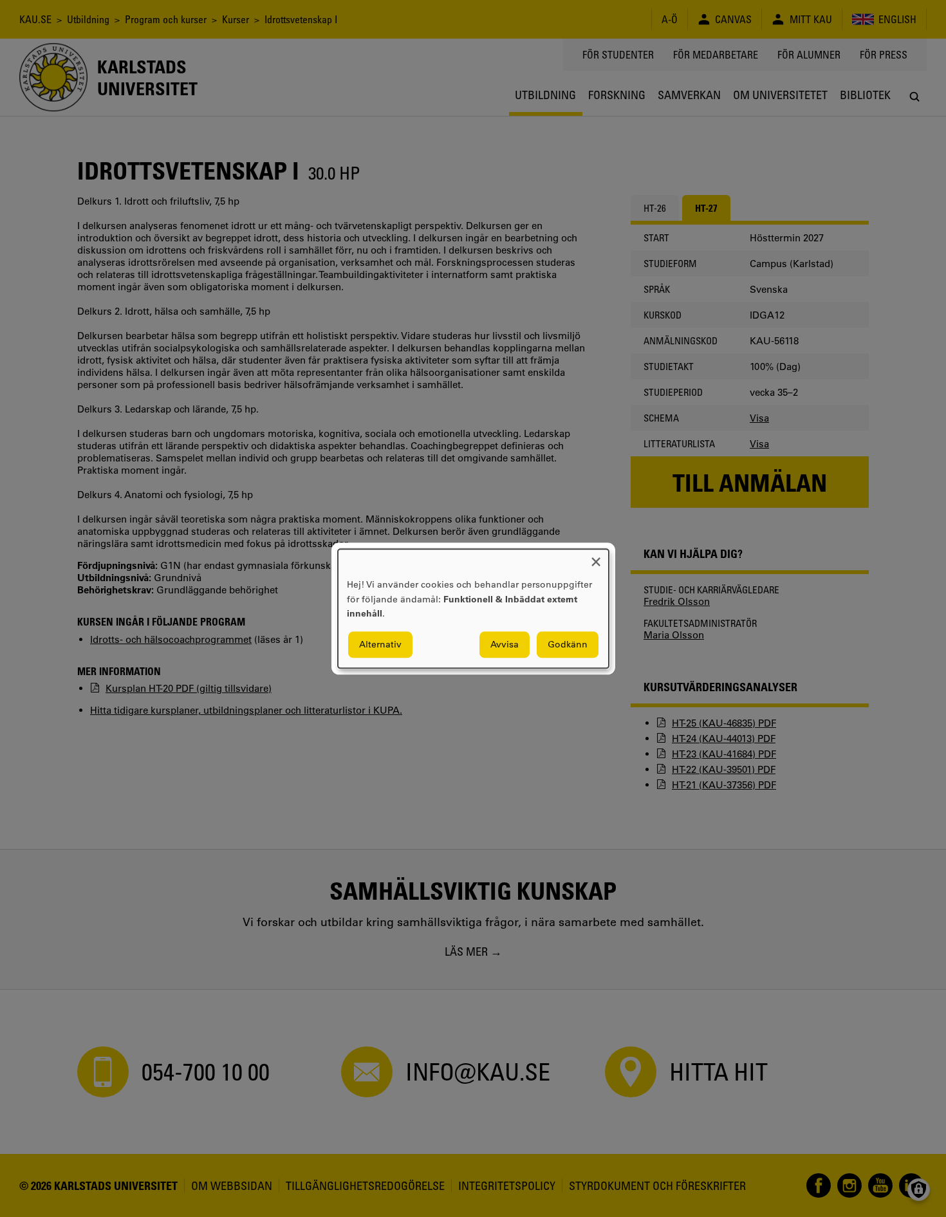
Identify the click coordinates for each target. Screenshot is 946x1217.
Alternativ (380, 644)
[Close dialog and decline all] (596, 557)
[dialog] (473, 608)
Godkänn (568, 644)
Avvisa (504, 644)
